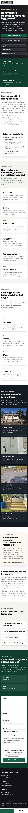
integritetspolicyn (13, 756)
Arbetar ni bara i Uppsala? (11, 637)
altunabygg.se (14, 124)
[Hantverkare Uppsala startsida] (13, 2)
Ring (7, 810)
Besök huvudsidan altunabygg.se (13, 562)
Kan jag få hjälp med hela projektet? (14, 631)
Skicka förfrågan (14, 35)
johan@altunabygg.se (7, 785)
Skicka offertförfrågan (14, 759)
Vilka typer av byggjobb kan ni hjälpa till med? (12, 624)
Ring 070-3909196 (14, 40)
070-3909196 (5, 783)
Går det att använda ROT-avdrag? (13, 643)
